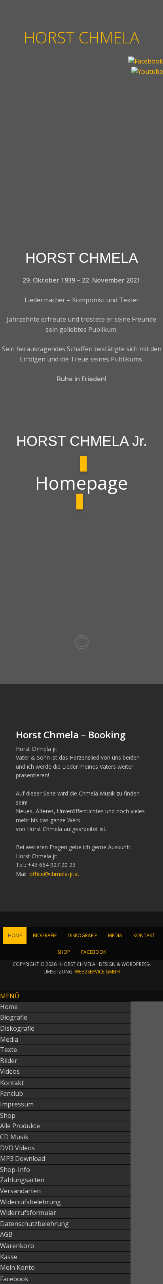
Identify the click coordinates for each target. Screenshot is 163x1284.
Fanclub (11, 1093)
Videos (10, 1071)
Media (9, 1039)
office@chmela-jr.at (54, 874)
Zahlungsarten (22, 1179)
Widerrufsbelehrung (30, 1202)
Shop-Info (15, 1169)
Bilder (8, 1060)
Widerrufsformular (28, 1212)
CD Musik (14, 1136)
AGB (6, 1234)
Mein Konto (17, 1267)
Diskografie (17, 1028)
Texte (8, 1049)
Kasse (8, 1256)
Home (9, 1006)
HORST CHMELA (81, 36)
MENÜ (9, 996)
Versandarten (20, 1191)
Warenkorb (17, 1245)
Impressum (17, 1104)
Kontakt (12, 1082)
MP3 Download (22, 1158)
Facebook (14, 1279)
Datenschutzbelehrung (34, 1223)
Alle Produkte (20, 1125)
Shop (7, 1115)
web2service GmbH (97, 971)
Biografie (13, 1017)
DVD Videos (17, 1148)
